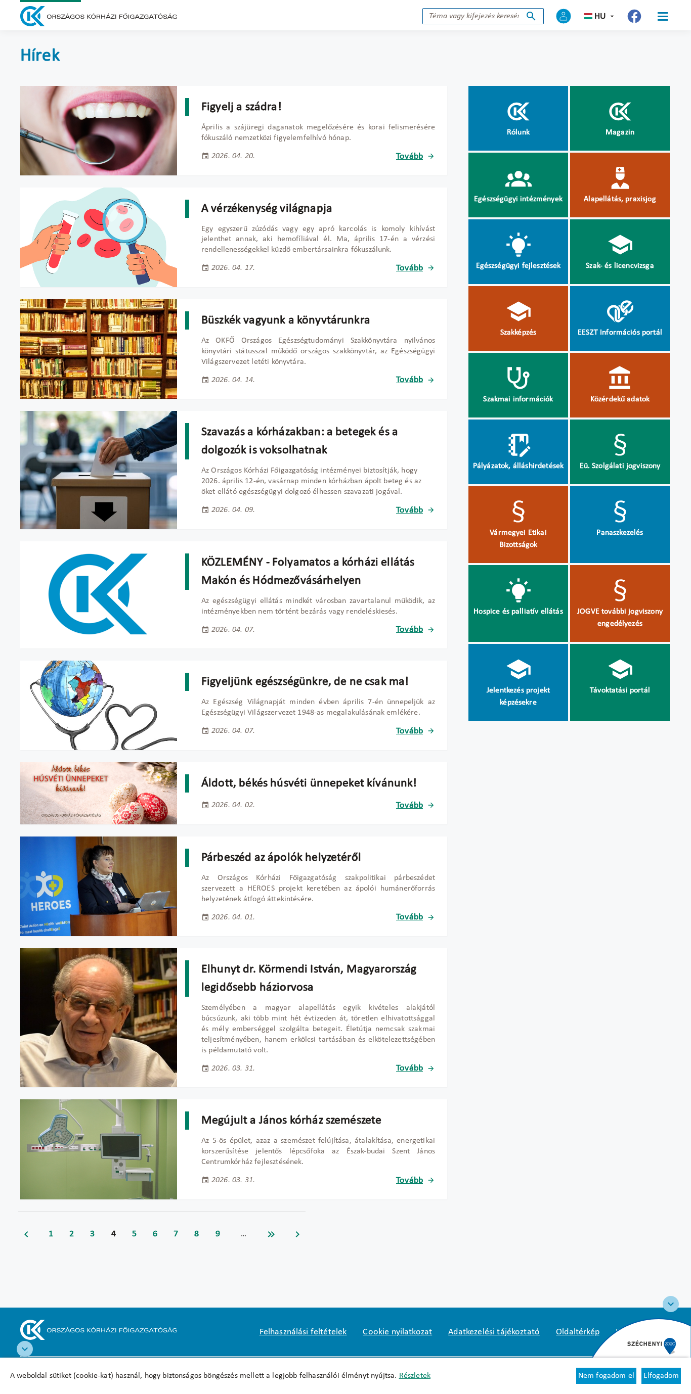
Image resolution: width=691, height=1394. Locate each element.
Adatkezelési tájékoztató (494, 1332)
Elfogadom (661, 1376)
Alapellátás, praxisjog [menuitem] (620, 199)
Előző (26, 1234)
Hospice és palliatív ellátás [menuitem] (518, 612)
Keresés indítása (531, 16)
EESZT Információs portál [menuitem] (620, 333)
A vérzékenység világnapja (266, 209)
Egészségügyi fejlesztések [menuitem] (518, 266)
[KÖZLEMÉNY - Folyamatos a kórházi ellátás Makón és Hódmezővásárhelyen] (98, 595)
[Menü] (663, 16)
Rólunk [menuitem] (518, 132)
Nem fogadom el (606, 1376)
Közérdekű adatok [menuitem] (620, 399)
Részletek (414, 1376)
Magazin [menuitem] (620, 132)
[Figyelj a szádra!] (98, 130)
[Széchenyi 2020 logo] (671, 1304)
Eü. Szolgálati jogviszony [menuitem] (620, 466)
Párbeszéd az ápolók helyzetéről (281, 858)
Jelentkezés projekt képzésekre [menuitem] (518, 696)
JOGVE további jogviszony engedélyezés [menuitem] (620, 618)
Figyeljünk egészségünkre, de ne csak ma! (305, 682)
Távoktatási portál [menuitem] (620, 690)
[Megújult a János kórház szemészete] (98, 1149)
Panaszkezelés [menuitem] (619, 533)
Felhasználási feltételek (303, 1332)
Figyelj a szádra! (241, 107)
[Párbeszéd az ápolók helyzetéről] (98, 886)
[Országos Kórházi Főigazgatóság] (98, 16)
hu (600, 16)
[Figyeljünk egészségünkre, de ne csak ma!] (98, 705)
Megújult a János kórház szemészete (291, 1120)
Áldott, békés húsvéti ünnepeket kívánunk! (309, 783)
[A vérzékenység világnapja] (98, 237)
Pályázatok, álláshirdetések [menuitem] (518, 466)
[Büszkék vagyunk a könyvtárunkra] (98, 349)
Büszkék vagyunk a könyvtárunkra (285, 320)
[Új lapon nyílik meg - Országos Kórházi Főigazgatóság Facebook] (634, 16)
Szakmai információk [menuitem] (518, 399)
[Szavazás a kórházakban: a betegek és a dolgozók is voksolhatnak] (98, 470)
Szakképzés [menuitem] (518, 333)
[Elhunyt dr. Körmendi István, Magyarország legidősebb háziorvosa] (98, 1017)
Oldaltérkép (577, 1332)
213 (271, 1234)
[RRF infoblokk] (25, 1349)
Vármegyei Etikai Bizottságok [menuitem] (518, 539)
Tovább (409, 156)
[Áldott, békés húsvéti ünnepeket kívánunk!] (98, 793)
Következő (297, 1234)
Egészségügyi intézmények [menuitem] (518, 199)
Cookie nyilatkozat (397, 1332)
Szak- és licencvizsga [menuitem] (620, 266)
